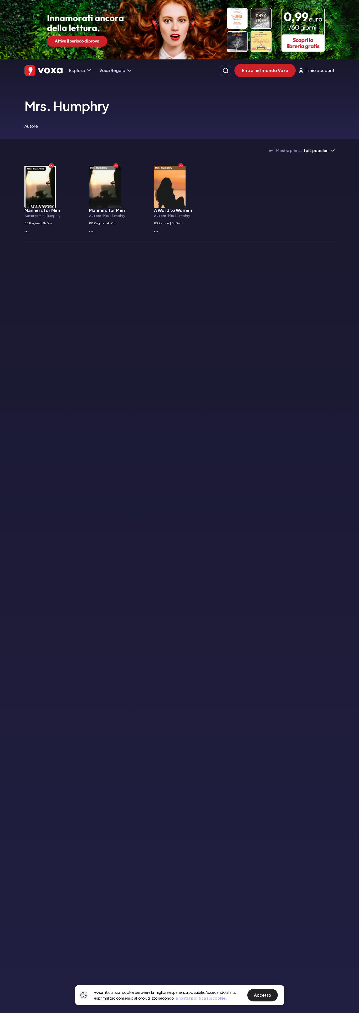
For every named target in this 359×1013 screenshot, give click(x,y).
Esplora (77, 70)
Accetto (262, 995)
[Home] (43, 70)
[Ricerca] (225, 70)
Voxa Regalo (112, 70)
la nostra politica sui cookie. (201, 998)
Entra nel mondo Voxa (265, 70)
